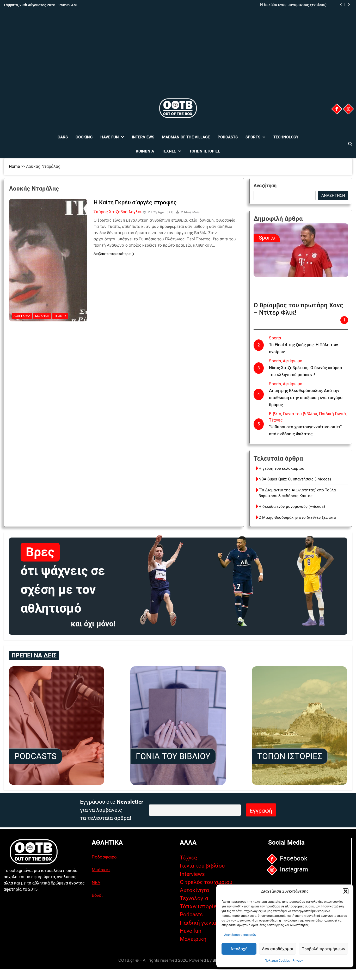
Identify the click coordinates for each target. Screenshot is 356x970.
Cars (63, 137)
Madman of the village (186, 137)
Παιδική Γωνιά (332, 413)
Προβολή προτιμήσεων (323, 948)
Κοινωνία (145, 151)
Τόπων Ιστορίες (204, 151)
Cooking (84, 137)
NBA (96, 882)
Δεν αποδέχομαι (277, 948)
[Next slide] (348, 5)
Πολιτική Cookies (277, 960)
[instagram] (348, 108)
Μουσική (42, 316)
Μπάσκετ (101, 869)
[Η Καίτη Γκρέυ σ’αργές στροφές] (48, 231)
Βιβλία (275, 413)
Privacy (297, 960)
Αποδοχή (239, 948)
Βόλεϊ (97, 895)
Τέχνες (169, 151)
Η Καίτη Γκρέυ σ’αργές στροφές (135, 202)
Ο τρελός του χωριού (206, 882)
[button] (345, 891)
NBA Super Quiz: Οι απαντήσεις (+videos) (295, 479)
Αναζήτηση (265, 185)
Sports (252, 137)
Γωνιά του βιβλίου (300, 413)
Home (14, 166)
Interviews (143, 137)
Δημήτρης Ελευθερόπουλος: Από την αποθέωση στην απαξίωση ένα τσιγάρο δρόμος (305, 397)
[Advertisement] (178, 58)
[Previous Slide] (341, 5)
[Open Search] (350, 144)
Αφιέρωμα (22, 316)
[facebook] (336, 108)
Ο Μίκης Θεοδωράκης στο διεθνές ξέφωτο (297, 517)
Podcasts (228, 137)
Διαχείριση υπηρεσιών (240, 935)
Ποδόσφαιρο (104, 856)
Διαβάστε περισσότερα (112, 253)
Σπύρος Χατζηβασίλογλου (118, 211)
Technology (285, 137)
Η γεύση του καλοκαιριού (281, 468)
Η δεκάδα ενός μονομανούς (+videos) (293, 5)
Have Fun (109, 137)
